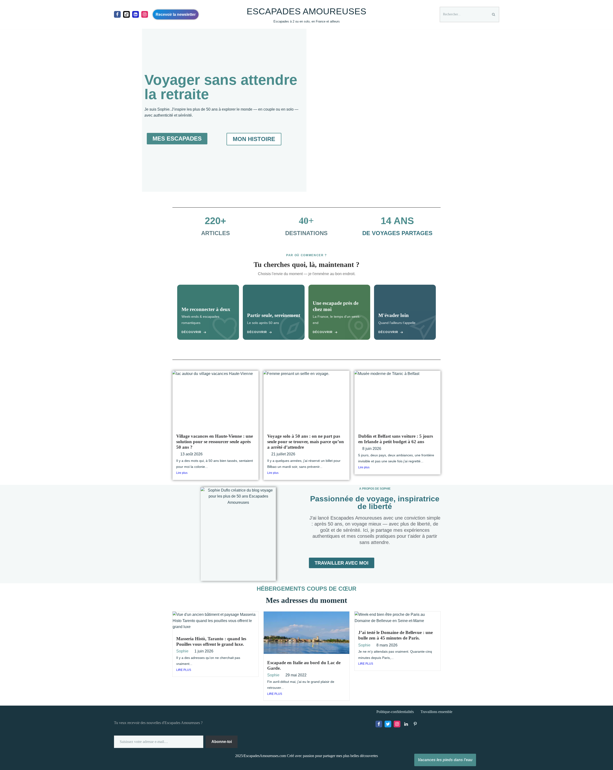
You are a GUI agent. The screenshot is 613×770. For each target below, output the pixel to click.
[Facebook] (117, 14)
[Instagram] (144, 14)
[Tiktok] (126, 14)
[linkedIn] (135, 14)
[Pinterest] (415, 724)
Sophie (182, 651)
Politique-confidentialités (395, 712)
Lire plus (181, 473)
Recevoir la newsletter (176, 14)
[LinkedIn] (406, 724)
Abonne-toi (221, 742)
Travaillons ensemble (436, 712)
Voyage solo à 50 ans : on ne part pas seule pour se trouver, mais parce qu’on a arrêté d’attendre (305, 442)
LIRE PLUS (183, 670)
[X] (388, 724)
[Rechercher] (493, 14)
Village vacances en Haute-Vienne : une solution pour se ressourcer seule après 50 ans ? (214, 442)
